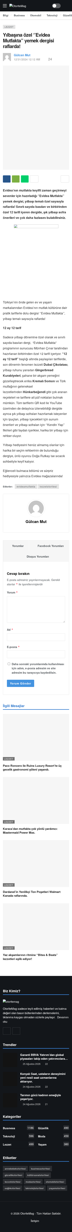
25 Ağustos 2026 (32, 1063)
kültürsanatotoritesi (38, 1175)
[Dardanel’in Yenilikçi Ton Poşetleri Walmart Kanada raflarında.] (36, 863)
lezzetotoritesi (48, 486)
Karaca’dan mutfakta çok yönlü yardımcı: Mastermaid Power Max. (30, 831)
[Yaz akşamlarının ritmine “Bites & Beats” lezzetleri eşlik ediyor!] (36, 926)
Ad (10, 629)
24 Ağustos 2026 (32, 1086)
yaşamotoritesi (57, 1188)
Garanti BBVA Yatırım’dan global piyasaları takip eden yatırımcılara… (44, 1057)
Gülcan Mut (22, 55)
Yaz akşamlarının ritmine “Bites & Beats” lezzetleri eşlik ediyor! (30, 957)
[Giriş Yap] (66, 6)
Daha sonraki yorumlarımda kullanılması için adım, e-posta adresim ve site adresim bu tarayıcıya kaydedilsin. (38, 668)
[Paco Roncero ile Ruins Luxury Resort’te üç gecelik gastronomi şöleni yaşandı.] (36, 737)
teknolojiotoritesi (35, 1188)
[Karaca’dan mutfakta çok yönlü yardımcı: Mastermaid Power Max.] (36, 800)
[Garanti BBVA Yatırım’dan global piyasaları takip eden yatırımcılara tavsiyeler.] (10, 1060)
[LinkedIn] (16, 1031)
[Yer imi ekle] (65, 179)
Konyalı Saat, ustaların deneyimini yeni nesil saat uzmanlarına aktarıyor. (42, 1077)
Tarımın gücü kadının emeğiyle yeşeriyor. (40, 1097)
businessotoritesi (40, 1168)
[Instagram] (7, 1031)
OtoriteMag (27, 1213)
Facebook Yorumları (51, 546)
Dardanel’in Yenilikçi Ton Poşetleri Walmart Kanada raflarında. (31, 894)
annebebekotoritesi (15, 1168)
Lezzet (9, 26)
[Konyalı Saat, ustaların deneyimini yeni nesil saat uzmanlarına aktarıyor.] (10, 1079)
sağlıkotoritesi (12, 1188)
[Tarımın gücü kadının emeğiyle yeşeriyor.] (10, 1100)
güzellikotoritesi (13, 1175)
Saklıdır (56, 1213)
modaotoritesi (33, 1181)
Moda (53, 1136)
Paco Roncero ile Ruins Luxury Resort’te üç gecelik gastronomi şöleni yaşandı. (32, 767)
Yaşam (53, 1144)
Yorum (12, 592)
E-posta (13, 647)
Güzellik (53, 1128)
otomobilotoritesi (55, 1181)
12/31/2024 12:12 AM (27, 59)
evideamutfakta (26, 486)
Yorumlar (18, 546)
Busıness (18, 1128)
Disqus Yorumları (38, 556)
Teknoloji (18, 1136)
